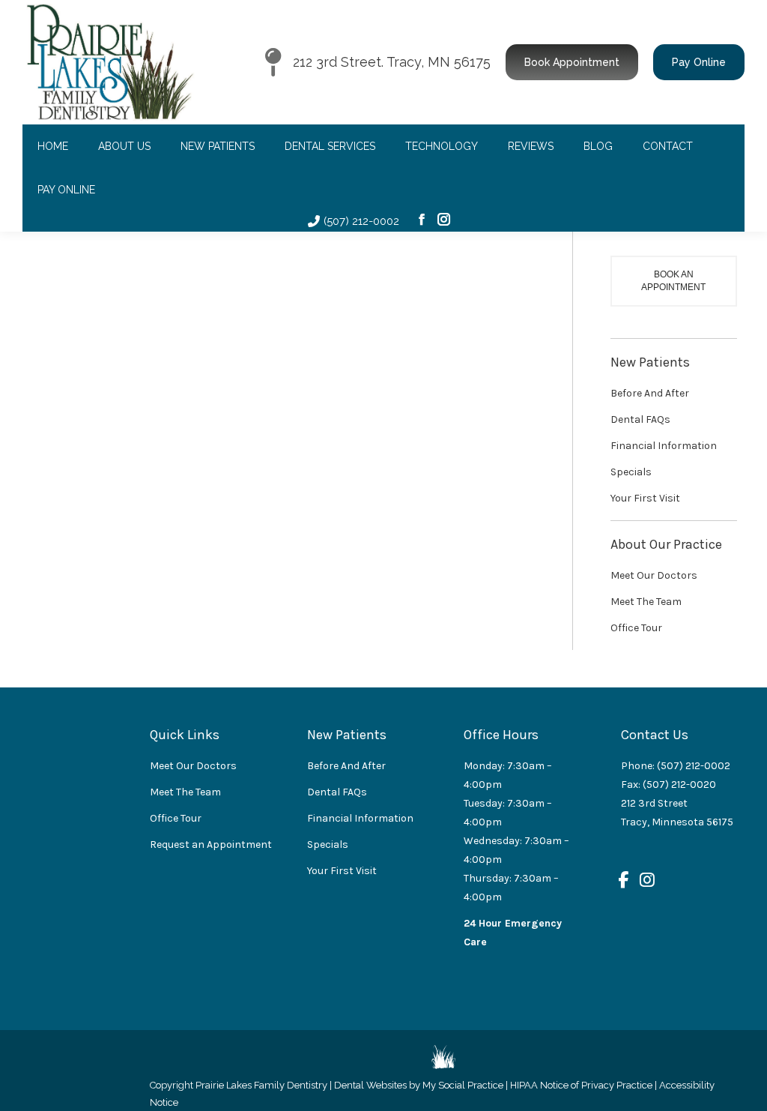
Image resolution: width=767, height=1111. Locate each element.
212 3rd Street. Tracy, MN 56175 (392, 62)
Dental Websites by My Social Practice (418, 1085)
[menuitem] (52, 146)
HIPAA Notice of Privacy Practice (581, 1085)
